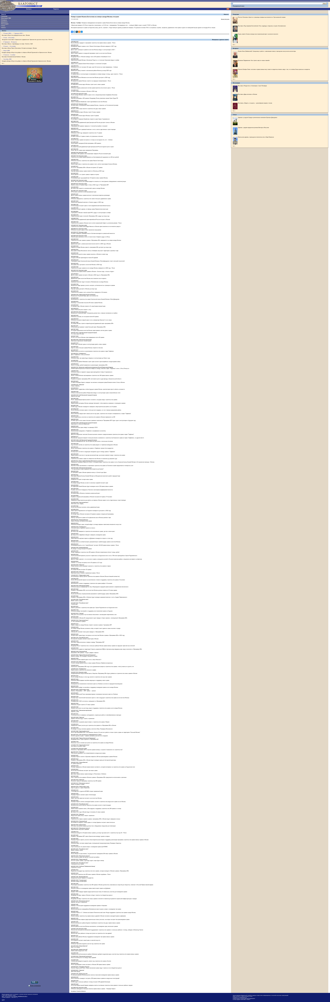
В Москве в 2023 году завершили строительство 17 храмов (86, 133)
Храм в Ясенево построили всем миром (81, 521)
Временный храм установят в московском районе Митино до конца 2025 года (91, 70)
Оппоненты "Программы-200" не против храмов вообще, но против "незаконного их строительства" (97, 749)
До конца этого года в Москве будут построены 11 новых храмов (88, 812)
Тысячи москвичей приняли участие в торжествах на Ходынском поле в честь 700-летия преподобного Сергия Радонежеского (104, 555)
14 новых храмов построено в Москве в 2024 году (84, 91)
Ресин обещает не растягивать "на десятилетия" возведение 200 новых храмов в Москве (94, 853)
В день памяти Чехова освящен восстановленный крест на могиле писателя (258, 34)
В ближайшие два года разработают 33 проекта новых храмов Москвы (89, 178)
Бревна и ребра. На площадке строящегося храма (84, 656)
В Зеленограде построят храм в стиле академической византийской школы (90, 205)
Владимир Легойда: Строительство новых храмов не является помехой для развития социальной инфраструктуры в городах (104, 898)
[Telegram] (74, 32)
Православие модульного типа (79, 950)
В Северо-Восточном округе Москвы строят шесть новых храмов (88, 84)
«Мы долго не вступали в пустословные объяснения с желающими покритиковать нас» (94, 614)
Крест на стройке (75, 947)
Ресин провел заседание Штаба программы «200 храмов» (86, 143)
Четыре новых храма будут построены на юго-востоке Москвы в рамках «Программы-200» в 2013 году (98, 635)
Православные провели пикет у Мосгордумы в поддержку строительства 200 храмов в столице (96, 808)
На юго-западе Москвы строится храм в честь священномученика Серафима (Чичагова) (94, 94)
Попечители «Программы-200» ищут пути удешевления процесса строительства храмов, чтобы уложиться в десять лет (102, 666)
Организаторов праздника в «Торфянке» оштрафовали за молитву (88, 430)
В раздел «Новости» (81, 991)
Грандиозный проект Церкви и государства (82, 878)
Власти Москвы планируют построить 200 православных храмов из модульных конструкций (95, 978)
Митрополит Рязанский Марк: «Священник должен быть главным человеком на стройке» (94, 313)
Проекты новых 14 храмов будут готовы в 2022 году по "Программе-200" (90, 185)
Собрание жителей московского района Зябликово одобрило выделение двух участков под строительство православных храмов (105, 954)
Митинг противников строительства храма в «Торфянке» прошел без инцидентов (92, 448)
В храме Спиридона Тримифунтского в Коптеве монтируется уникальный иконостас (93, 233)
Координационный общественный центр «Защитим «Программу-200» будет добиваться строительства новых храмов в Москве (104, 673)
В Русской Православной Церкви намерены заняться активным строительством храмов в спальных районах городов (101, 985)
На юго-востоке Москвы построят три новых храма (84, 770)
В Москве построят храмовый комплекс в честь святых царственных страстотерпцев (93, 129)
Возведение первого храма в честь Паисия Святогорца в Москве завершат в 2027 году (93, 46)
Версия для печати (225, 19)
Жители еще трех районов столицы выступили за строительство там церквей (91, 933)
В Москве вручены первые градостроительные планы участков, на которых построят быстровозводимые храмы (100, 919)
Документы (4, 22)
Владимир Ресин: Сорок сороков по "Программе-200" (85, 739)
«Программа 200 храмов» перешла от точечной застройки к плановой (89, 126)
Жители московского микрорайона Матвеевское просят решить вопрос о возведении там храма (96, 909)
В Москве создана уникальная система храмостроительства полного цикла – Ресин (93, 87)
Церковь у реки (75, 711)
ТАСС (136, 25)
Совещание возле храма (77, 864)
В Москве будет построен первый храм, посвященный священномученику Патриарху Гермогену (96, 843)
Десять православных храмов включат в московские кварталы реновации (90, 195)
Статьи (3, 25)
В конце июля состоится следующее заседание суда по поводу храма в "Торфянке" (93, 451)
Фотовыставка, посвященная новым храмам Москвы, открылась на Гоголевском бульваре (94, 105)
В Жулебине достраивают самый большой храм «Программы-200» (88, 327)
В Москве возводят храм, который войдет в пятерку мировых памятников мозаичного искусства (96, 524)
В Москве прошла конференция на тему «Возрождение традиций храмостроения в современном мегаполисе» (99, 586)
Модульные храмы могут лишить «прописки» (83, 815)
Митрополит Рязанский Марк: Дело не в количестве (84, 295)
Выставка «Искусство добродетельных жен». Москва (16, 35)
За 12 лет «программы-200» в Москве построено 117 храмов (86, 167)
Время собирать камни (77, 850)
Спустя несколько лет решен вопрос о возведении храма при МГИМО (89, 846)
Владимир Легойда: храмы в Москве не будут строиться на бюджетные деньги (91, 895)
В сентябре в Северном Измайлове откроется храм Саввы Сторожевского (90, 119)
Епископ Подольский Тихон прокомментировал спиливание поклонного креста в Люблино (94, 694)
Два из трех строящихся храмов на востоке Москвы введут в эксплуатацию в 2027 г (93, 49)
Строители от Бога (76, 867)
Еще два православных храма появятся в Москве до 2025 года (87, 171)
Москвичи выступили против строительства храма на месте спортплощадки (91, 805)
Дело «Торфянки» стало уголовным (80, 354)
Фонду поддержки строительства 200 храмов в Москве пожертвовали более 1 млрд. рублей (95, 552)
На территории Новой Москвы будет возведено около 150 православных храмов (92, 486)
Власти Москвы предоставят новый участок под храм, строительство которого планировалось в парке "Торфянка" (101, 413)
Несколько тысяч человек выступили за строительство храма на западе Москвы (92, 742)
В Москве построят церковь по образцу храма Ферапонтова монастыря (89, 209)
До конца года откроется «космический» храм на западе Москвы (88, 188)
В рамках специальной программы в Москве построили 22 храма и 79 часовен (91, 496)
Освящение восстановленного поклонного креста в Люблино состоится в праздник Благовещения (96, 683)
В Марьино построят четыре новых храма (82, 479)
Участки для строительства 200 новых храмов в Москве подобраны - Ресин (91, 874)
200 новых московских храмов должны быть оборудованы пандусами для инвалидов (93, 826)
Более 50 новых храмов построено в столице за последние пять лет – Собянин (91, 139)
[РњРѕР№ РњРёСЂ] (82, 32)
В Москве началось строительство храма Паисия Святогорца (87, 160)
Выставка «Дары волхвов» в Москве (247, 94)
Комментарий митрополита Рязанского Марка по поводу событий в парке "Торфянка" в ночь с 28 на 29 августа (100, 368)
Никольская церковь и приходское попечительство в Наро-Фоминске (256, 137)
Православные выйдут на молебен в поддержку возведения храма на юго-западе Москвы (94, 687)
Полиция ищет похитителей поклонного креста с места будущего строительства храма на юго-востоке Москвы (100, 697)
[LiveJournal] (77, 32)
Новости (3, 14)
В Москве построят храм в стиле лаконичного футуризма (86, 230)
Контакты (28, 9)
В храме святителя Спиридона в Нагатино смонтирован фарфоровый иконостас (92, 489)
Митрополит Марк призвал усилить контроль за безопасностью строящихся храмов (93, 285)
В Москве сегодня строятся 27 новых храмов (83, 704)
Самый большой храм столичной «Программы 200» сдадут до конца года (90, 216)
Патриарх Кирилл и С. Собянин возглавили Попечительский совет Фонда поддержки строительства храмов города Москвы (103, 912)
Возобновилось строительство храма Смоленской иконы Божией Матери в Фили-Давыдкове (95, 299)
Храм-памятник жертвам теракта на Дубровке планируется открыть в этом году (92, 538)
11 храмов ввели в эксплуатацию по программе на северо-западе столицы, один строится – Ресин (97, 74)
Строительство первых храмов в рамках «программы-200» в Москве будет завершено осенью (95, 819)
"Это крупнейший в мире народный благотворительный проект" (87, 469)
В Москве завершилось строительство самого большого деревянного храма (91, 198)
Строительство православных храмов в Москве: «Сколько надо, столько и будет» (92, 271)
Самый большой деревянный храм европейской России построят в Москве (90, 219)
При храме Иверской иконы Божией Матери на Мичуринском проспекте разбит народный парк (95, 476)
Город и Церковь (75, 385)
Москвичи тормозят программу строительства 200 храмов (86, 781)
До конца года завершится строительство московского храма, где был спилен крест (93, 531)
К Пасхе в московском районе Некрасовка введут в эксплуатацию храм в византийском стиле (95, 392)
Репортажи (4, 16)
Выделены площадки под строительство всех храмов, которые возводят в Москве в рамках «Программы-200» (100, 871)
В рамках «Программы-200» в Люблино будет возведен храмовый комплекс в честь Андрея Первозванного (99, 597)
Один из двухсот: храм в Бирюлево (80, 787)
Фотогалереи (4, 23)
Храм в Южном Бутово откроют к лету (81, 309)
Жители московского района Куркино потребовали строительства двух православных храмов (95, 923)
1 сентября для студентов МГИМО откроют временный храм (87, 791)
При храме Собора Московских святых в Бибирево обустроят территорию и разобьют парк (94, 250)
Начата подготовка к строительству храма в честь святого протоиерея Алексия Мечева (94, 164)
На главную (73, 991)
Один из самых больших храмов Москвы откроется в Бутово (87, 347)
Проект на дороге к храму (77, 784)
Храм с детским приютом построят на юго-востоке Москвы (86, 798)
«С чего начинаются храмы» (78, 621)
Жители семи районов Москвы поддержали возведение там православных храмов (92, 936)
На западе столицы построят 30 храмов (81, 548)
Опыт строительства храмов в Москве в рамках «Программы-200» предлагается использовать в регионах (98, 777)
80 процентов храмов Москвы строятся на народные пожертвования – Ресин (91, 81)
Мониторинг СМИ (6, 18)
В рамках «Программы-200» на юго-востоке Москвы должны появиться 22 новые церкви (94, 590)
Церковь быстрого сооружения (79, 902)
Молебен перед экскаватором (79, 881)
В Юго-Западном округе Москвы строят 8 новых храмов (85, 112)
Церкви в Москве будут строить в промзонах (82, 718)
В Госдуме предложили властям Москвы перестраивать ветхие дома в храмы (91, 330)
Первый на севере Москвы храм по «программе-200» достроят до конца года (91, 247)
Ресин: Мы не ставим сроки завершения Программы (84, 150)
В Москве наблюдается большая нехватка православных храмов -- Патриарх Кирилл (93, 988)
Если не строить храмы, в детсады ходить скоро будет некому (87, 860)
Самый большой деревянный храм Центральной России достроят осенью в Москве (93, 122)
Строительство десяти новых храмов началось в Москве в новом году (89, 254)
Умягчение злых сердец (77, 503)
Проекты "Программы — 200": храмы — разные (83, 690)
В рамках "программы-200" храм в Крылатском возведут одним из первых (90, 836)
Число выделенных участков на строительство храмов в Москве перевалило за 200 (93, 417)
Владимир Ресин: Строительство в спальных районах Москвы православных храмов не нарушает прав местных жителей (103, 645)
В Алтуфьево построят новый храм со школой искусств (85, 940)
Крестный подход (75, 971)
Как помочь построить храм (78, 746)
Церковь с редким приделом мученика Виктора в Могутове (253, 127)
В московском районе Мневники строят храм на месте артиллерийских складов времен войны (95, 361)
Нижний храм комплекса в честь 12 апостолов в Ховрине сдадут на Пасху (90, 236)
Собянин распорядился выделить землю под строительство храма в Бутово (91, 961)
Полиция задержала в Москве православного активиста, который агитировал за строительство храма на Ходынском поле (103, 767)
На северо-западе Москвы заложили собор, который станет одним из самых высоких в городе (95, 628)
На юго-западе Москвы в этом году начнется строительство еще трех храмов (91, 677)
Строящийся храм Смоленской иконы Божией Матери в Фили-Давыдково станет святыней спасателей (98, 261)
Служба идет (74, 604)
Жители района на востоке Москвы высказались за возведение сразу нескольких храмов (94, 926)
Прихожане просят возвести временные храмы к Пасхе (85, 573)
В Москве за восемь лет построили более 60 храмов (85, 316)
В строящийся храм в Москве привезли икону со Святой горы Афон (88, 472)
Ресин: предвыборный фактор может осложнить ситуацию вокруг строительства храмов (94, 399)
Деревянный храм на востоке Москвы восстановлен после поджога (88, 278)
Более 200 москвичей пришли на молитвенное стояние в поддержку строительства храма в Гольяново (98, 579)
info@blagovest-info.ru (22, 996)
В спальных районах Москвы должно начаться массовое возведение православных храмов (95, 975)
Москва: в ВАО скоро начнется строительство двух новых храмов (88, 108)
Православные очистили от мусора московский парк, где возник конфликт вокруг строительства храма (98, 455)
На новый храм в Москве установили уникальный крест (85, 493)
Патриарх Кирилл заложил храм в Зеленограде (83, 794)
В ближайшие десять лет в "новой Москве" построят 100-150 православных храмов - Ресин (95, 545)
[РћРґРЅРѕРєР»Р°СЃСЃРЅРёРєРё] (79, 32)
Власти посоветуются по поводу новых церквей (83, 957)
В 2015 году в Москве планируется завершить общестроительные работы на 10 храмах (94, 406)
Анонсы (3, 27)
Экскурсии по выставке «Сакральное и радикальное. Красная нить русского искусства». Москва (27, 39)
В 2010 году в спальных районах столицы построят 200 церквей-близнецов (90, 981)
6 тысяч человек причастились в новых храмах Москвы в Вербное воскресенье (92, 663)
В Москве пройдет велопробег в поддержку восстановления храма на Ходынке (91, 611)
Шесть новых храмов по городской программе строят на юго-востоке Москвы (91, 53)
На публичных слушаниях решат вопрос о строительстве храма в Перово (90, 722)
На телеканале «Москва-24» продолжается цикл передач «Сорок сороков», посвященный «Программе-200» (99, 618)
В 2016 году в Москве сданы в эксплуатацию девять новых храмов (88, 344)
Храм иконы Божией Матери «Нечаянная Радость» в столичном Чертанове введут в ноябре (95, 60)
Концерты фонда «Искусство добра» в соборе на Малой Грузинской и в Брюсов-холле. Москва (27, 52)
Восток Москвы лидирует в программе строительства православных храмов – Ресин (93, 42)
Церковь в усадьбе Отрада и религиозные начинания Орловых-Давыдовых (257, 117)
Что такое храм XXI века (77, 333)
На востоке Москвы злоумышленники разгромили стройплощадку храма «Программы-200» (95, 593)
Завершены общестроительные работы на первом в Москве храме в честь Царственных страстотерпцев (98, 500)
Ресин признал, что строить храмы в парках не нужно (85, 174)
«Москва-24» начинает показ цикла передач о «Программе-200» (87, 631)
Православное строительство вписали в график (83, 670)
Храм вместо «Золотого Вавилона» (80, 424)
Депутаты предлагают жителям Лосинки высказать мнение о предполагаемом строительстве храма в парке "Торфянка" (102, 434)
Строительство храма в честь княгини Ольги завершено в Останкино (89, 292)
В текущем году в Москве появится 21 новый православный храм (88, 306)
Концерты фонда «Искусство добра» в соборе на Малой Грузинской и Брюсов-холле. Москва (26, 61)
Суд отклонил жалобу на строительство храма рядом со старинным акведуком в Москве (94, 444)
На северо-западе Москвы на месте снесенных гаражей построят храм (89, 482)
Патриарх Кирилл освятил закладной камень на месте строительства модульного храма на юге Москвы (98, 801)
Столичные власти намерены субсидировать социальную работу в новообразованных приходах (96, 715)
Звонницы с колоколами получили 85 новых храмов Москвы (86, 302)
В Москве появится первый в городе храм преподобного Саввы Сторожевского (91, 372)
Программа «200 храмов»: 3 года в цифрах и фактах (84, 652)
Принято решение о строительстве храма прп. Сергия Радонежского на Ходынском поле (94, 607)
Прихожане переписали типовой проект (81, 340)
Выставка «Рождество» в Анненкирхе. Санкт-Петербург (252, 85)
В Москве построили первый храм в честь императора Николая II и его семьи (91, 320)
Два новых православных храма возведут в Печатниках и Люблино (88, 774)
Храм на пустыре (75, 396)
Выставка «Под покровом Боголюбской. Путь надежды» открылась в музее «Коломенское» (262, 26)
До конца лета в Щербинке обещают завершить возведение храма (88, 534)
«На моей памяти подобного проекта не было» (83, 528)
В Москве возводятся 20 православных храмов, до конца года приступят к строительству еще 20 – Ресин (98, 832)
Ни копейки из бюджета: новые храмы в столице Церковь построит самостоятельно (93, 822)
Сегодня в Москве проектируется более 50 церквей (84, 257)
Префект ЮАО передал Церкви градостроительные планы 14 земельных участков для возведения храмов (99, 891)
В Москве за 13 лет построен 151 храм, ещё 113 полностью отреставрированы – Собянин (94, 67)
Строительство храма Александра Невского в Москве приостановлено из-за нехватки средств (95, 226)
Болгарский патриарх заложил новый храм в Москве (84, 638)
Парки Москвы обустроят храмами (80, 829)
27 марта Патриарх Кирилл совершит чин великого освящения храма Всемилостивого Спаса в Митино (98, 382)
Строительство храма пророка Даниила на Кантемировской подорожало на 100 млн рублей (95, 157)
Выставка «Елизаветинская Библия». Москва (13, 56)
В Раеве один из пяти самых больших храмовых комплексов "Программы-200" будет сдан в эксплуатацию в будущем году (103, 420)
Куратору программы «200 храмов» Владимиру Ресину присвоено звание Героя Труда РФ (94, 98)
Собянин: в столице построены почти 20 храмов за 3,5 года (86, 562)
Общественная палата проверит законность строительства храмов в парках (91, 566)
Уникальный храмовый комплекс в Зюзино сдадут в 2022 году (87, 202)
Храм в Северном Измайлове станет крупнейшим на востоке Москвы (89, 101)
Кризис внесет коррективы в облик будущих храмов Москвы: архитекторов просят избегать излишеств (98, 389)
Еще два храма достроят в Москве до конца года (84, 288)
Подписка (56, 9)
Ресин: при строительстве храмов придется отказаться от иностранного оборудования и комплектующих (98, 181)
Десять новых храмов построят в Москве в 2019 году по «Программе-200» (90, 275)
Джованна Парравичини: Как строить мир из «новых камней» (254, 60)
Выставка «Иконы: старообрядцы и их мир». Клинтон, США (17, 44)
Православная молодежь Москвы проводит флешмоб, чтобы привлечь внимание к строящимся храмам (98, 403)
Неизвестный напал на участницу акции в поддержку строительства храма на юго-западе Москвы (96, 708)
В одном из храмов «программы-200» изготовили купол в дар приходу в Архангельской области (96, 379)
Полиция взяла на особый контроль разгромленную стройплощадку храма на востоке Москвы (95, 541)
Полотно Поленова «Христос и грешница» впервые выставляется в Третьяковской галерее (261, 17)
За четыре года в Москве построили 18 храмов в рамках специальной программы (92, 514)
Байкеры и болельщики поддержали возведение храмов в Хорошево (89, 905)
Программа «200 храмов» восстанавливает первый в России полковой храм (91, 153)
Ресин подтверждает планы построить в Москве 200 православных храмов (90, 964)
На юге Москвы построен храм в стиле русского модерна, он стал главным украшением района (96, 410)
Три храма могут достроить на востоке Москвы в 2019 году (86, 264)
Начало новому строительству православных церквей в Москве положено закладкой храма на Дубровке (98, 916)
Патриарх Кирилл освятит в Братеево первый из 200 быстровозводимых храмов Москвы (94, 756)
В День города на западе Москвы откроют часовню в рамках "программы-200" (91, 625)
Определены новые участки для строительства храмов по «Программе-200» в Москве (93, 725)
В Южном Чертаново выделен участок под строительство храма (88, 943)
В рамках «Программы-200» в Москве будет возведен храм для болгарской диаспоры (93, 760)
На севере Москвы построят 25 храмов (81, 569)
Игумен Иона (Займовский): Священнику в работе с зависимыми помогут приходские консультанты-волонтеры (267, 51)
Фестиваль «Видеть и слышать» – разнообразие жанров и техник (255, 103)
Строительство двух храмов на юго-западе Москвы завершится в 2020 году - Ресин (93, 268)
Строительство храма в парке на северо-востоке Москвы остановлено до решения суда (94, 458)
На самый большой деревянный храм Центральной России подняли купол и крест (92, 146)
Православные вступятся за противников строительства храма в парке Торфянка (92, 351)
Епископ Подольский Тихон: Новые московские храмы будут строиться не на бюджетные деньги (96, 968)
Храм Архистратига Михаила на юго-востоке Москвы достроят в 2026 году (90, 77)
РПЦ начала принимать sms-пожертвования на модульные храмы (88, 753)
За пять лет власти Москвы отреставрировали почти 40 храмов (87, 337)
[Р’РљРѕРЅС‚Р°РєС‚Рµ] (72, 32)
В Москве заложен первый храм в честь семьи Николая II (86, 659)
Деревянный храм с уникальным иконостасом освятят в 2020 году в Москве (91, 243)
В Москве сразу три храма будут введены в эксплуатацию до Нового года (90, 358)
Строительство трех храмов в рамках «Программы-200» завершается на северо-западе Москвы (96, 240)
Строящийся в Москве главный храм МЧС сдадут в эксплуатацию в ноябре (91, 212)
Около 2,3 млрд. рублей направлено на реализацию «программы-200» (89, 365)
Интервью (4, 20)
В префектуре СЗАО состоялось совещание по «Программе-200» (88, 701)
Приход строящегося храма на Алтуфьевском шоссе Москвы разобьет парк (91, 517)
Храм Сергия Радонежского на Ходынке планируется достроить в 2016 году (91, 510)
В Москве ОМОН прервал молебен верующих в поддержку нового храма (90, 680)
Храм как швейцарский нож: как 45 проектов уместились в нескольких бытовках (92, 441)
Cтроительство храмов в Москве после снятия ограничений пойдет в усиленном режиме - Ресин (96, 223)
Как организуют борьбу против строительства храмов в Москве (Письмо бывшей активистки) (95, 576)
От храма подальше (76, 763)
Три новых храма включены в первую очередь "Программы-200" (87, 642)
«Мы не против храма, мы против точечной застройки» (85, 857)
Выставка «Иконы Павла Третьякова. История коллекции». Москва (19, 48)
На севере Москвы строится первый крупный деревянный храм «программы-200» (92, 323)
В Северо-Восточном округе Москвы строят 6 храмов (85, 115)
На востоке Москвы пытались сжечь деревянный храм (85, 507)
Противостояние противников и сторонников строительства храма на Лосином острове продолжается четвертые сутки (102, 465)
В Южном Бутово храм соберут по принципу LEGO (84, 427)
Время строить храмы (76, 600)
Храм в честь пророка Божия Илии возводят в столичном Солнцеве (88, 63)
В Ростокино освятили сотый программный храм (83, 191)
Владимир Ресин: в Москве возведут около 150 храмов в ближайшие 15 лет (91, 56)
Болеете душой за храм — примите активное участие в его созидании (89, 735)
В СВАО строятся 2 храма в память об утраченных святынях (87, 136)
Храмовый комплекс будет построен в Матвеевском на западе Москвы (89, 282)
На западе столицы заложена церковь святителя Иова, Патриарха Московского (92, 729)
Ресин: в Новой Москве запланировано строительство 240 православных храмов (92, 375)
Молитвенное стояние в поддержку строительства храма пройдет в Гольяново (91, 583)
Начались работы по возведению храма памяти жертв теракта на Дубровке (90, 888)
